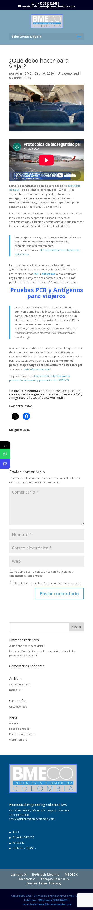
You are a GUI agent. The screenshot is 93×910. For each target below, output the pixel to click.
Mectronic (27, 879)
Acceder (14, 723)
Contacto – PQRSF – (24, 848)
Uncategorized (68, 73)
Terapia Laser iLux (54, 879)
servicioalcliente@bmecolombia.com (32, 819)
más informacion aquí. (37, 369)
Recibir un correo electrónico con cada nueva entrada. (47, 583)
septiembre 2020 (19, 684)
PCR (36, 273)
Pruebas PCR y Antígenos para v (46, 293)
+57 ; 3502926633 (19, 814)
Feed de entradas (19, 728)
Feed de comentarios (22, 734)
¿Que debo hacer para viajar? (26, 645)
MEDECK (71, 874)
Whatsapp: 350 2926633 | (54, 900)
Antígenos (48, 273)
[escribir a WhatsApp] (5, 454)
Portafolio (18, 842)
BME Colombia (26, 390)
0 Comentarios (20, 77)
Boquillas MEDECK (23, 837)
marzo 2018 (16, 689)
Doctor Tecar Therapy (44, 883)
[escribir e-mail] (5, 464)
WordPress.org (18, 739)
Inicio (15, 831)
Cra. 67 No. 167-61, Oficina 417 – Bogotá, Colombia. (39, 810)
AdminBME (23, 73)
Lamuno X (18, 874)
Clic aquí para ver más (45, 397)
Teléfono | (31, 900)
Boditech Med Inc (45, 874)
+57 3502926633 (48, 3)
